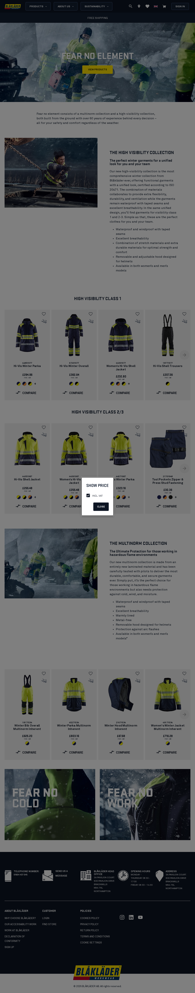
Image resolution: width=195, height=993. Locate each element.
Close (101, 507)
